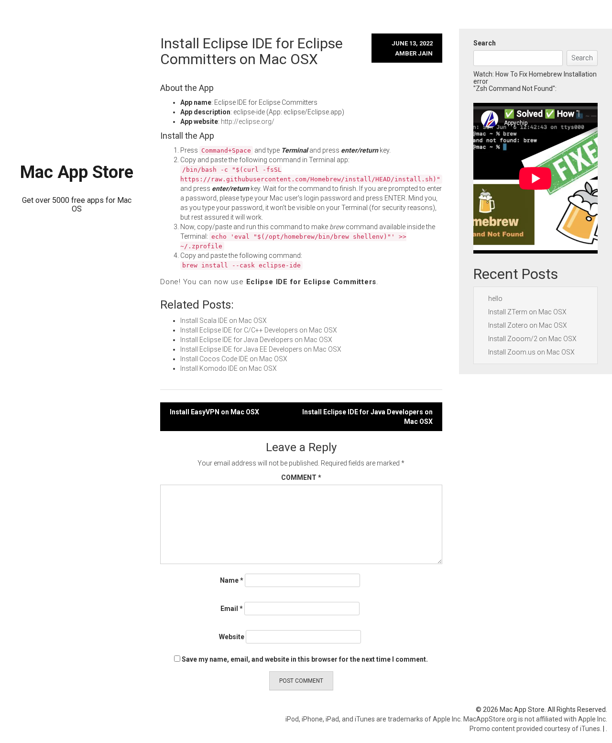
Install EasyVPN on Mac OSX (214, 412)
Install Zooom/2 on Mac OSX (532, 339)
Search (484, 43)
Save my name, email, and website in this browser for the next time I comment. (305, 659)
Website (231, 637)
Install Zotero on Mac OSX (527, 325)
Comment (301, 477)
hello (495, 298)
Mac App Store (76, 172)
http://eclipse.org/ (247, 121)
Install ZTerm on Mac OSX (527, 312)
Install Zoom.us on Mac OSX (531, 352)
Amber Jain (414, 53)
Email (231, 608)
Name (231, 580)
